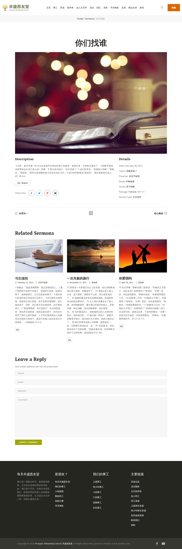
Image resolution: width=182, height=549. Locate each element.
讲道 (62, 7)
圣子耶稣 (130, 186)
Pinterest (47, 193)
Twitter (39, 193)
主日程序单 (136, 491)
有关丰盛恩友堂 (62, 481)
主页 (48, 7)
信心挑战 (158, 213)
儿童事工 (97, 481)
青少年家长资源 (138, 510)
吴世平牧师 (134, 176)
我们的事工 (60, 486)
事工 (55, 7)
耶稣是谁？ (131, 171)
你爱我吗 (125, 278)
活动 (92, 7)
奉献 (174, 7)
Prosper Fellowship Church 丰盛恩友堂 (53, 543)
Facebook (31, 193)
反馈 (124, 7)
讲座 (105, 7)
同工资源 (135, 500)
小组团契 (59, 491)
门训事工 (97, 497)
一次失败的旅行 (78, 278)
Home (80, 18)
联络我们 (135, 520)
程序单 (70, 7)
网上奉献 (21, 507)
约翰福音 (130, 181)
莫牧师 (94, 282)
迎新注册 (59, 500)
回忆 (98, 7)
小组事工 (97, 492)
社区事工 (97, 507)
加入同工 (135, 496)
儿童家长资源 (137, 505)
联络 (142, 7)
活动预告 (135, 486)
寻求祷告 (114, 7)
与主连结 (21, 278)
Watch (24, 183)
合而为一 (23, 213)
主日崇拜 (137, 197)
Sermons (89, 18)
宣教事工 (97, 502)
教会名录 (132, 7)
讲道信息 (135, 481)
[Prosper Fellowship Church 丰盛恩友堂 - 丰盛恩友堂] (15, 7)
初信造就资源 (137, 515)
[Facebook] (157, 543)
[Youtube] (163, 543)
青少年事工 (98, 486)
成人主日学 (81, 7)
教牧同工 (59, 496)
